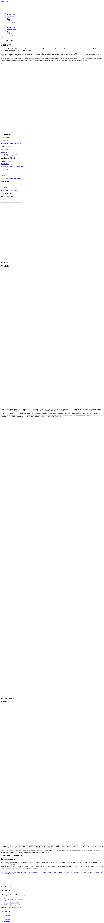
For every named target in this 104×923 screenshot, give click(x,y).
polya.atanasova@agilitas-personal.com (11, 202)
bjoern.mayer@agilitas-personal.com (10, 190)
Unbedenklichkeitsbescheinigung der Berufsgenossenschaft (79, 872)
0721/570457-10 (5, 164)
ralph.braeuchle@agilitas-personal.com (11, 143)
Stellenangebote (11, 14)
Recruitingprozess (11, 16)
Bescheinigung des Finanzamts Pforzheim (53, 872)
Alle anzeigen (4, 204)
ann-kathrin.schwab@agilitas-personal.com (12, 166)
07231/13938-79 (5, 175)
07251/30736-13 (5, 199)
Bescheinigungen (11, 22)
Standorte (9, 20)
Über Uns (6, 17)
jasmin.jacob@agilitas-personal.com (10, 155)
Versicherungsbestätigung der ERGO (10, 872)
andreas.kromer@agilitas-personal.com (11, 178)
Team (8, 19)
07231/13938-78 (5, 140)
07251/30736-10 (5, 187)
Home (5, 11)
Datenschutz (7, 915)
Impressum (7, 916)
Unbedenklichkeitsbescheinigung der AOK (31, 872)
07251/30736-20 (5, 152)
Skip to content (4, 1)
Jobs (5, 13)
